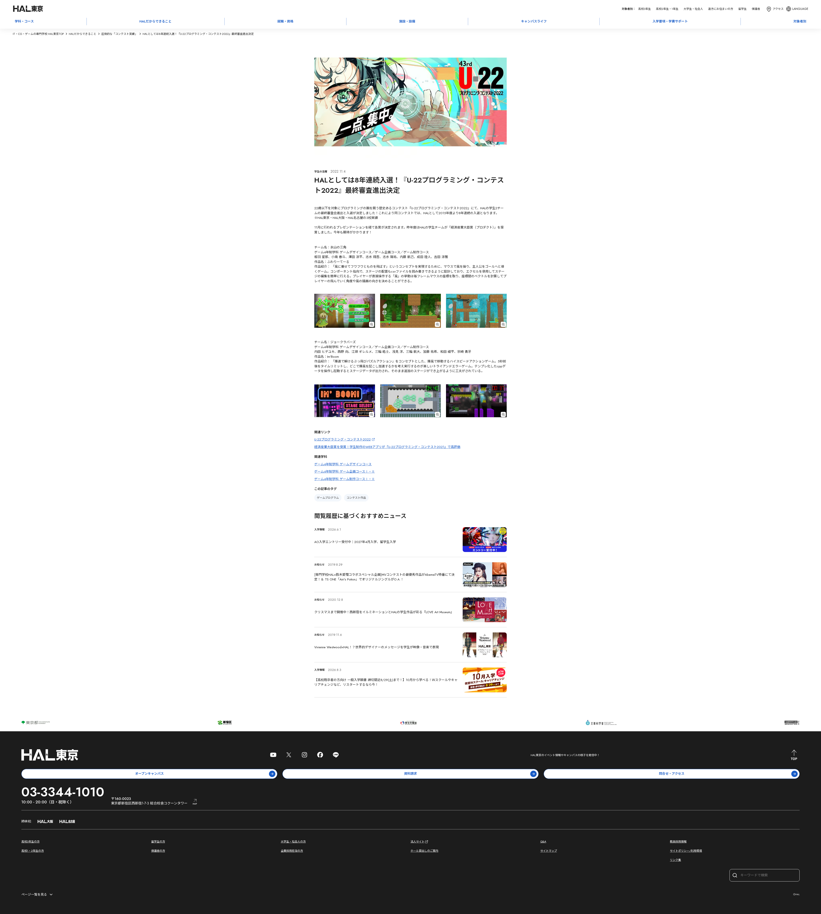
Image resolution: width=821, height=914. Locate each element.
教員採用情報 (678, 842)
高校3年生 (644, 9)
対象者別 (799, 21)
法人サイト (417, 842)
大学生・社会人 (693, 9)
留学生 (742, 9)
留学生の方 (158, 842)
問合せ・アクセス (671, 773)
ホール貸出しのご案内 (424, 851)
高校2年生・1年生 (667, 9)
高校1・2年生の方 (32, 851)
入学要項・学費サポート (670, 21)
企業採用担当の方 (292, 851)
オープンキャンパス (149, 773)
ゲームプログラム (328, 498)
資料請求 (410, 773)
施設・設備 (407, 21)
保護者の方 (158, 851)
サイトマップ (548, 851)
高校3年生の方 (30, 842)
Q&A (543, 842)
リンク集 (675, 860)
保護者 (756, 9)
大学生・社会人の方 (293, 842)
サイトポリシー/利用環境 (686, 851)
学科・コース (24, 21)
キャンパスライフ (534, 21)
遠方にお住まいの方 (720, 9)
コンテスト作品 (356, 498)
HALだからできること (155, 21)
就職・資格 (285, 21)
